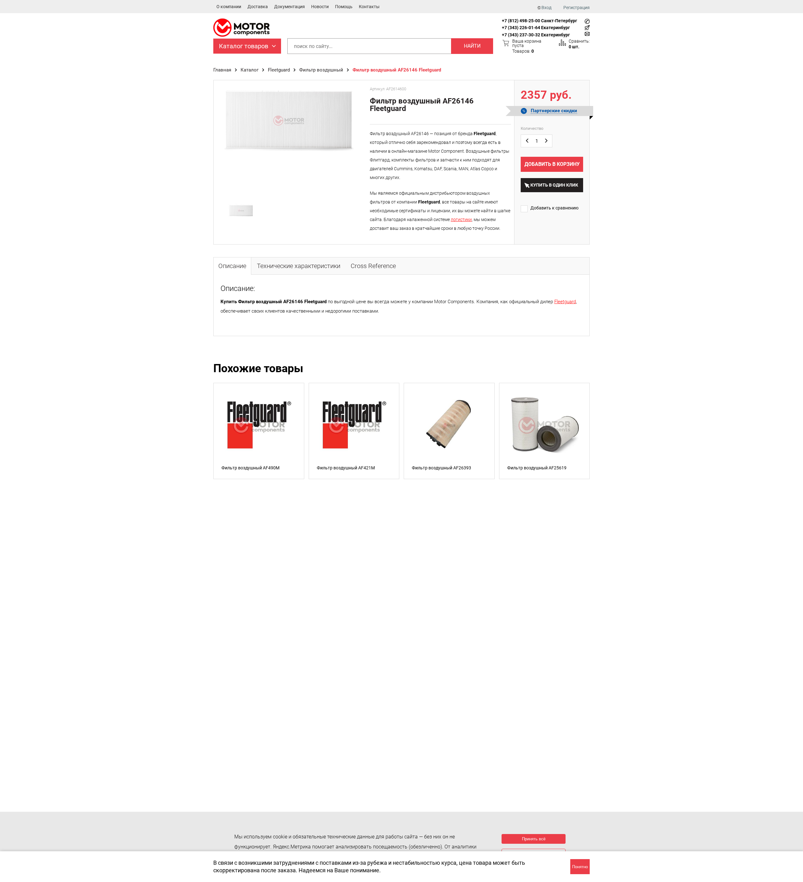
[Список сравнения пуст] (562, 42)
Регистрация (576, 7)
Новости (320, 6)
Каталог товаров (243, 46)
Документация (289, 6)
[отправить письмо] (587, 33)
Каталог (249, 70)
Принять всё (533, 839)
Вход (546, 7)
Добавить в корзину (552, 164)
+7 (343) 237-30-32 (521, 34)
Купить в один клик (554, 184)
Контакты (369, 6)
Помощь (344, 6)
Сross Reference (373, 266)
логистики (461, 219)
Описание (232, 266)
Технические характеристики (298, 266)
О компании (228, 6)
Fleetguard (279, 70)
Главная (222, 70)
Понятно (580, 866)
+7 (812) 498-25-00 (521, 20)
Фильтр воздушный (321, 70)
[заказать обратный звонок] (587, 21)
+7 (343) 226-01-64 (521, 27)
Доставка (257, 6)
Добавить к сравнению (554, 207)
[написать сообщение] (587, 27)
